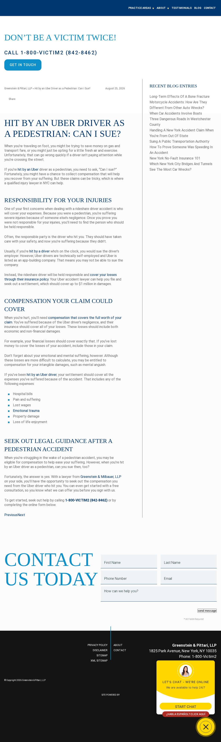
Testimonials (182, 7)
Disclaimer (100, 650)
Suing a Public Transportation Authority (179, 141)
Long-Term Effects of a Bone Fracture (180, 97)
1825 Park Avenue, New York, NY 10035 (182, 651)
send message (207, 610)
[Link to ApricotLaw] (110, 713)
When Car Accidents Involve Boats (176, 113)
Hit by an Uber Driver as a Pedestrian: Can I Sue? (62, 88)
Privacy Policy (97, 645)
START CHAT (185, 706)
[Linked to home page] (29, 660)
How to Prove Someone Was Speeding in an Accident (181, 150)
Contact (209, 7)
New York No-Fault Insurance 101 (175, 158)
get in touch (23, 65)
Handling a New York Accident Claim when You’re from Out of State (182, 133)
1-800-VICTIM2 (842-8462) (86, 500)
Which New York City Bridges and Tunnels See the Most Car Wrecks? (181, 167)
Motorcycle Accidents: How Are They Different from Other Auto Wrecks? (178, 105)
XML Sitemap (99, 660)
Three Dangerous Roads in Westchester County (180, 122)
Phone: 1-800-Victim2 (197, 656)
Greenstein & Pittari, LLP (18, 88)
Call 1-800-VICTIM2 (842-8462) (50, 53)
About (161, 7)
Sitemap (101, 655)
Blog (197, 7)
